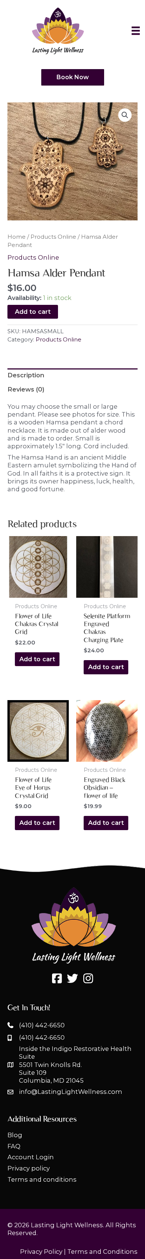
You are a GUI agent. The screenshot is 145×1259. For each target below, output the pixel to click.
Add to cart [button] (37, 659)
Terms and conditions (42, 1179)
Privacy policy (28, 1168)
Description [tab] (25, 375)
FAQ (13, 1146)
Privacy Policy (41, 1251)
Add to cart (33, 311)
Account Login (30, 1157)
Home (16, 236)
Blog (14, 1135)
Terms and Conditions (102, 1251)
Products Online (53, 236)
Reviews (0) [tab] (25, 389)
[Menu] (135, 30)
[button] (125, 115)
